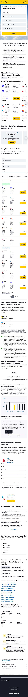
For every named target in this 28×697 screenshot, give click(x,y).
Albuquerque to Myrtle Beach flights (9, 584)
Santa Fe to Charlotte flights (7, 592)
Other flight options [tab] (6, 573)
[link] (11, 142)
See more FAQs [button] (14, 529)
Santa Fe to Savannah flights (7, 601)
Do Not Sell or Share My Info (14, 687)
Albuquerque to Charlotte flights (8, 582)
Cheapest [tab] (4, 77)
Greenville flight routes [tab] (18, 570)
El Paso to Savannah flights (7, 599)
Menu (26, 1)
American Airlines (11, 495)
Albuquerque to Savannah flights (8, 590)
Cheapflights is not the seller (8, 664)
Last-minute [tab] (14, 77)
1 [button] (12, 296)
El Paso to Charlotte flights (6, 593)
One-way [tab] (21, 77)
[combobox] (5, 12)
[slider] (26, 173)
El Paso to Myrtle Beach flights (7, 597)
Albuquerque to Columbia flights (8, 586)
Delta (8, 458)
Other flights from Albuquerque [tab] (8, 576)
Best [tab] (9, 77)
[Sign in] (23, 2)
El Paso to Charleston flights (7, 588)
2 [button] (15, 296)
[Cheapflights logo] (5, 2)
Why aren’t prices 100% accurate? (9, 669)
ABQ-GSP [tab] (14, 372)
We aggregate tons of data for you (9, 666)
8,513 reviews (10, 462)
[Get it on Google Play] (11, 693)
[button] (16, 8)
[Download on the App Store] (16, 693)
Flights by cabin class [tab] (6, 570)
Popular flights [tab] (20, 576)
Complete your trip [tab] (16, 567)
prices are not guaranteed (6, 660)
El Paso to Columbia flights (7, 595)
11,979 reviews (10, 498)
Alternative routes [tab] (6, 567)
